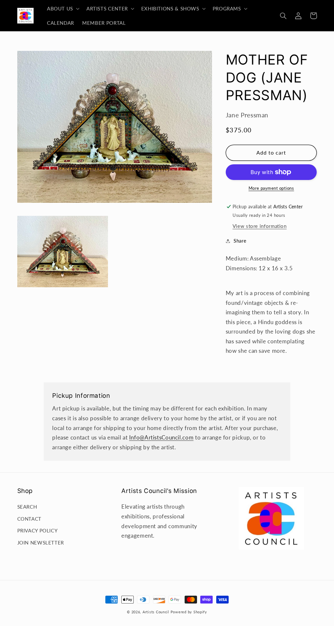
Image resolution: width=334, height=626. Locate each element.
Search (27, 507)
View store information (260, 226)
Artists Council (156, 612)
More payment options (271, 188)
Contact (29, 519)
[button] (62, 8)
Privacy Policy (37, 530)
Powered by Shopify (189, 612)
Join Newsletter (40, 542)
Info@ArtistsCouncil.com (161, 437)
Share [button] (240, 241)
